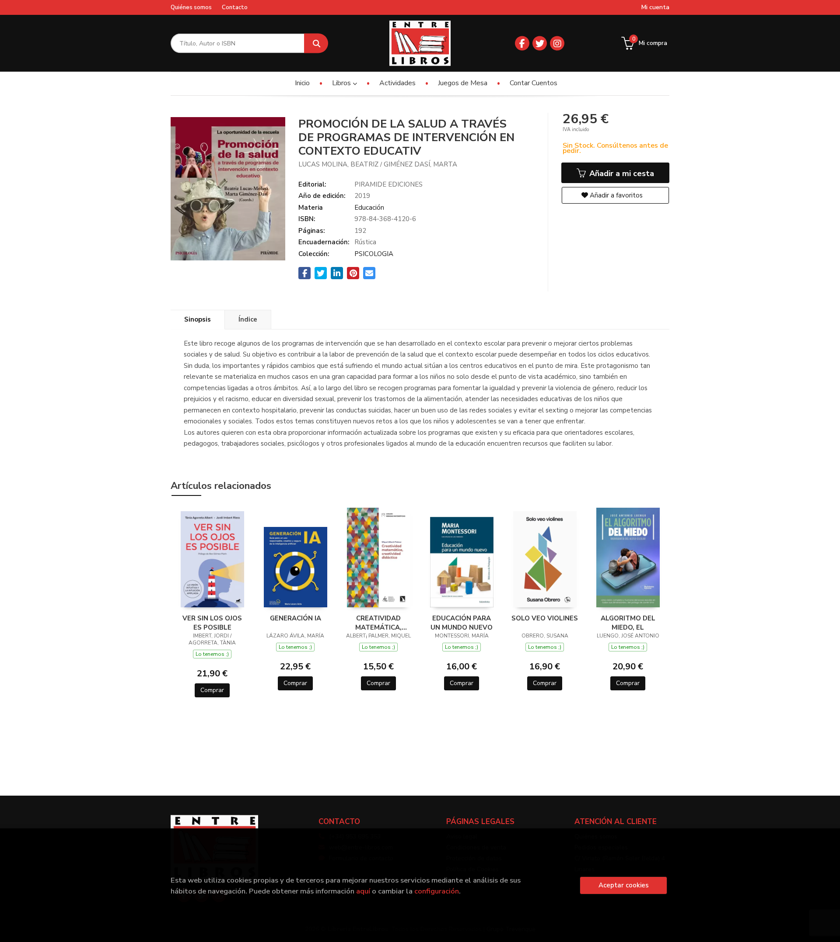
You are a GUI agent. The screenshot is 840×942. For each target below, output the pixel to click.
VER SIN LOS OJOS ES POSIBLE (212, 622)
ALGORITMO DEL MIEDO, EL (628, 622)
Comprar (212, 690)
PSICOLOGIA (373, 253)
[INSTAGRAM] (557, 43)
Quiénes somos (191, 7)
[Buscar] (316, 43)
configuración (436, 891)
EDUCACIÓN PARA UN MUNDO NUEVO (461, 622)
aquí (363, 891)
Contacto (235, 7)
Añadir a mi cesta (620, 173)
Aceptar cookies (623, 885)
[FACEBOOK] (522, 43)
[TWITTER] (539, 43)
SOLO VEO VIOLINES (544, 618)
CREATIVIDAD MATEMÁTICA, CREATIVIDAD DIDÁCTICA (378, 622)
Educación (369, 207)
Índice (247, 319)
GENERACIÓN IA (295, 618)
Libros (342, 83)
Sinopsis (197, 319)
